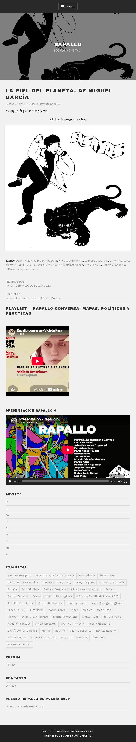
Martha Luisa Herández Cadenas (28, 616)
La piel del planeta (96, 260)
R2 (7, 508)
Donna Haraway (25, 260)
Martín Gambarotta (65, 616)
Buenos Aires (107, 575)
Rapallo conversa (80, 630)
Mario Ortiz (104, 610)
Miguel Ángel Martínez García (64, 264)
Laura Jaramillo (76, 603)
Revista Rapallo (50, 103)
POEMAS (65, 623)
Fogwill (52, 260)
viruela (17, 269)
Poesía (80, 623)
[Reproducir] (10, 481)
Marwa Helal (90, 616)
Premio (46, 630)
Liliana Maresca (119, 260)
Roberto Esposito (114, 264)
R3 (7, 515)
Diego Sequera (85, 582)
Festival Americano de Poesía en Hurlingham (72, 589)
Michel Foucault (33, 264)
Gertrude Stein (42, 596)
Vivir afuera (30, 269)
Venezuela (98, 637)
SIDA (9, 269)
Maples (87, 610)
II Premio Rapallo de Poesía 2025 (97, 596)
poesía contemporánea (22, 630)
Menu (70, 6)
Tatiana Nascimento (43, 637)
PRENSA (10, 665)
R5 (7, 528)
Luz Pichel (36, 610)
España (41, 260)
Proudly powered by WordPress (68, 731)
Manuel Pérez (56, 610)
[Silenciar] (120, 481)
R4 (7, 521)
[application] (68, 450)
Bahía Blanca (86, 575)
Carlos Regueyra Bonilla (23, 582)
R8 (7, 547)
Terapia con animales (74, 637)
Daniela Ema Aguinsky (57, 582)
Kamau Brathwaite (50, 603)
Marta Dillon (14, 264)
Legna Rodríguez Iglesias (107, 603)
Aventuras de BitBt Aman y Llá (55, 575)
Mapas (74, 610)
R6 (7, 534)
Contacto (11, 685)
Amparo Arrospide (19, 575)
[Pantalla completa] (126, 481)
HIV (60, 260)
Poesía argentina (99, 623)
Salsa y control (17, 637)
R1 (7, 502)
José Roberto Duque (21, 603)
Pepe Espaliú (93, 264)
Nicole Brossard (45, 623)
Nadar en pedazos (19, 623)
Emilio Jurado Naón (112, 582)
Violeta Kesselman (19, 644)
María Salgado (112, 616)
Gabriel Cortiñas (18, 596)
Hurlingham (64, 596)
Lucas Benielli (17, 610)
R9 (7, 554)
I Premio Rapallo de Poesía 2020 (24, 706)
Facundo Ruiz (30, 589)
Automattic (83, 735)
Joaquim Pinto (73, 260)
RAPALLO (68, 44)
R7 (7, 541)
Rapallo (60, 630)
